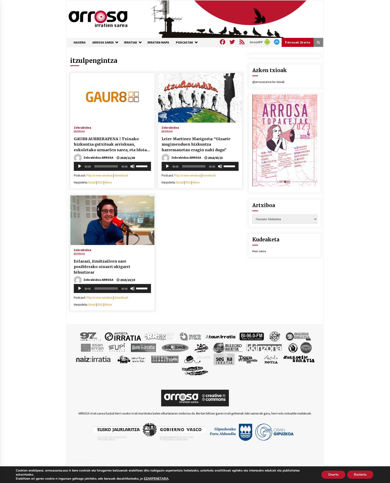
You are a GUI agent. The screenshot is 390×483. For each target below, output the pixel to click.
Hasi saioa (259, 251)
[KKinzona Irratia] (264, 348)
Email (91, 182)
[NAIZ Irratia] (93, 359)
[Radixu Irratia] (197, 359)
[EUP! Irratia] (117, 348)
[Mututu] (132, 166)
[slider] (142, 166)
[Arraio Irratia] (159, 336)
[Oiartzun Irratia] (131, 359)
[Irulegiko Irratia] (227, 348)
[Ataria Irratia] (190, 336)
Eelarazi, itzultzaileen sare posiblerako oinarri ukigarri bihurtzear (102, 267)
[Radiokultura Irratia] (165, 359)
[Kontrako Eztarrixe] (293, 348)
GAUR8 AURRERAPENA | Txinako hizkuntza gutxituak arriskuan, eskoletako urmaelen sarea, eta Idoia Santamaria (110, 145)
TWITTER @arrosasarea (85, 457)
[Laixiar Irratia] (306, 348)
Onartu (333, 474)
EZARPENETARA (156, 479)
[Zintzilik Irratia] (195, 371)
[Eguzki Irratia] (298, 336)
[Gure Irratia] (143, 348)
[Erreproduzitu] (79, 166)
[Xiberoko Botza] (270, 359)
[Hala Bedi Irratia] (175, 348)
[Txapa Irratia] (247, 359)
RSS (100, 182)
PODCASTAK (184, 42)
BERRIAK (79, 131)
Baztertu (360, 474)
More (108, 182)
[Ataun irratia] (220, 336)
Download (121, 175)
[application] (112, 166)
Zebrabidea (82, 127)
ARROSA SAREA (103, 42)
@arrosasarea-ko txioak (268, 82)
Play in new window (99, 175)
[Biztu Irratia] (275, 336)
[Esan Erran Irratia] (92, 348)
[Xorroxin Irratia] (299, 359)
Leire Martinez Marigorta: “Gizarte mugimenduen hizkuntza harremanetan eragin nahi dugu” (196, 144)
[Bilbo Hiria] (251, 336)
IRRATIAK (130, 42)
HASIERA (80, 42)
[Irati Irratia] (202, 348)
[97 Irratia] (90, 336)
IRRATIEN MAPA (158, 42)
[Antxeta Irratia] (123, 336)
